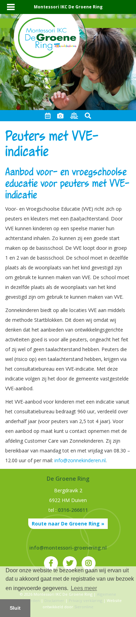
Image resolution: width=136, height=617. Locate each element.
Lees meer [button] (84, 588)
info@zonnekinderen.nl (80, 460)
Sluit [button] (15, 608)
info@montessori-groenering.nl (68, 547)
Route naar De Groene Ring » (68, 523)
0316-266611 (73, 510)
